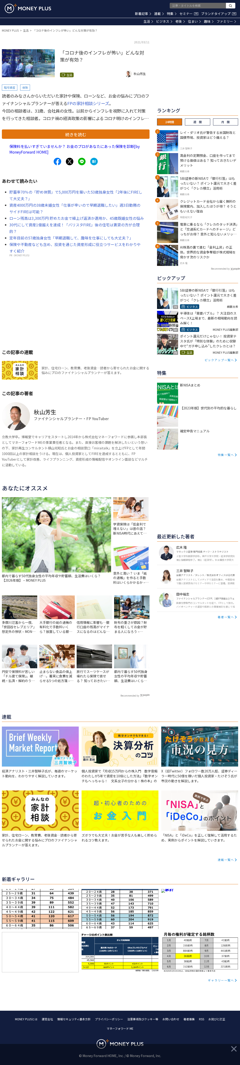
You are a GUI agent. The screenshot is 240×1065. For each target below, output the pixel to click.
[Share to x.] (69, 161)
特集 (170, 13)
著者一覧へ (226, 617)
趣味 (207, 21)
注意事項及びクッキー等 (142, 1019)
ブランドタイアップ (218, 13)
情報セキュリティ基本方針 (74, 1019)
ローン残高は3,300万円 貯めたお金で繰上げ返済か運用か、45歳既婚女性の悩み (76, 218)
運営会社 (47, 1019)
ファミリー (225, 21)
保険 (25, 87)
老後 (178, 21)
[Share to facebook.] (57, 161)
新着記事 (141, 13)
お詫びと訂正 (216, 1019)
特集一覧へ (226, 455)
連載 (157, 13)
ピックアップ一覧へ (219, 360)
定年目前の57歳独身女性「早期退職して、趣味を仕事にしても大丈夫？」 (71, 238)
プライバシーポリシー (109, 1019)
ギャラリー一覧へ (221, 980)
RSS (201, 1019)
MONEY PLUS (10, 30)
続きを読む (75, 134)
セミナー (188, 13)
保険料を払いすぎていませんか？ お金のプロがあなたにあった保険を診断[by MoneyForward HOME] (74, 149)
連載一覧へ (226, 860)
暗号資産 (9, 87)
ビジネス (162, 21)
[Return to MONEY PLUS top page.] (28, 8)
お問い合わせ (170, 1019)
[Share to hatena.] (94, 161)
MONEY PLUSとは (26, 1019)
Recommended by (129, 695)
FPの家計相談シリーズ (88, 103)
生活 (146, 21)
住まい (193, 21)
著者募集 (189, 1019)
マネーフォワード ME (120, 1028)
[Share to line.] (82, 161)
